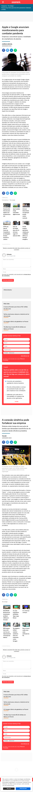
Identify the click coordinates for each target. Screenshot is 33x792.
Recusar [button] (9, 788)
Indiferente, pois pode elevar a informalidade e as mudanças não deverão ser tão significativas (15, 396)
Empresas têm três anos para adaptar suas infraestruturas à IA (6, 213)
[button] (3, 2)
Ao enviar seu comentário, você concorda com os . (16, 275)
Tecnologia (12, 200)
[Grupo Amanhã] (16, 2)
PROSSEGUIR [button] (23, 788)
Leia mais (16, 769)
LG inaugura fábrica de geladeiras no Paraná (16, 321)
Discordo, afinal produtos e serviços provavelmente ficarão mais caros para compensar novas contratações (16, 388)
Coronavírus (5, 200)
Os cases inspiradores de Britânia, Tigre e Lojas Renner (16, 614)
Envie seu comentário (8, 280)
